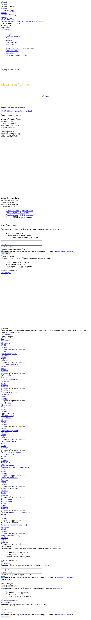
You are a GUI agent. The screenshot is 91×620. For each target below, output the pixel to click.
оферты (23, 251)
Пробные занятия (13, 36)
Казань (4, 13)
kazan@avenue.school (23, 111)
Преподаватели (12, 42)
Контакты (10, 45)
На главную (6, 30)
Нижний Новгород (8, 15)
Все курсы (19, 21)
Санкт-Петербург (8, 11)
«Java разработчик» (15, 84)
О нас (8, 38)
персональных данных (64, 251)
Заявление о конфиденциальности (19, 211)
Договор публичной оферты (17, 213)
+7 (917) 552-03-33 (13, 49)
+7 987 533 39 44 (7, 19)
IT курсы (9, 34)
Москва (4, 8)
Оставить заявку (7, 21)
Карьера (9, 40)
